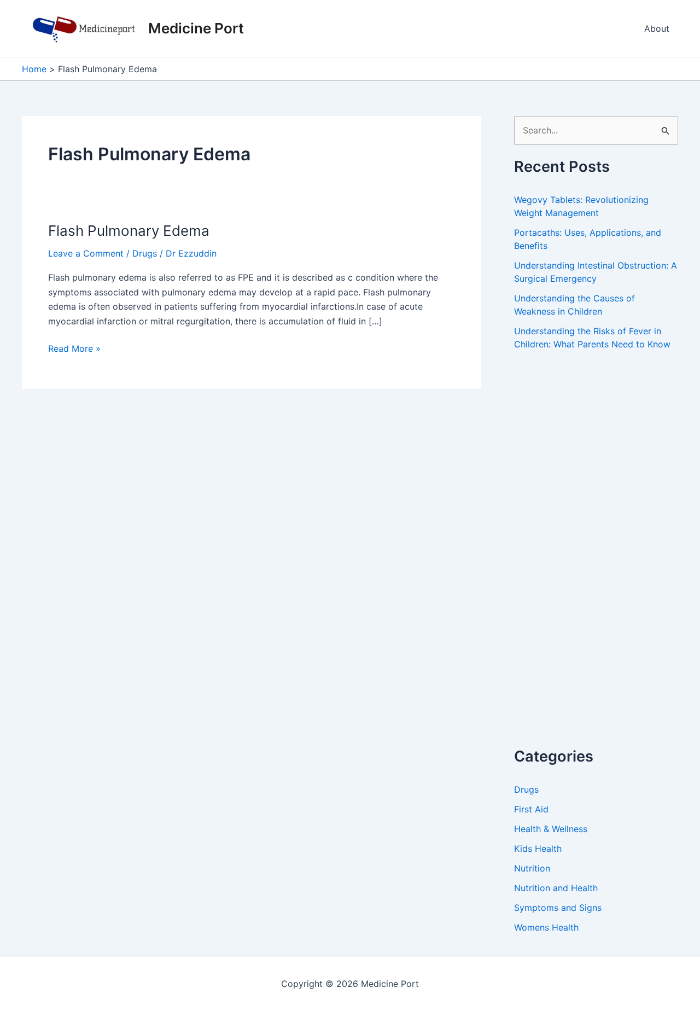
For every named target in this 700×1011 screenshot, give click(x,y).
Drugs (144, 253)
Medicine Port (196, 28)
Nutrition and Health (556, 887)
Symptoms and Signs (558, 907)
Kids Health (538, 848)
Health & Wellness (550, 828)
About (656, 28)
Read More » (74, 349)
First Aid (531, 809)
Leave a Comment (86, 253)
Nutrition (532, 868)
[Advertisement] (596, 561)
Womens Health (546, 927)
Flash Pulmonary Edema (128, 230)
